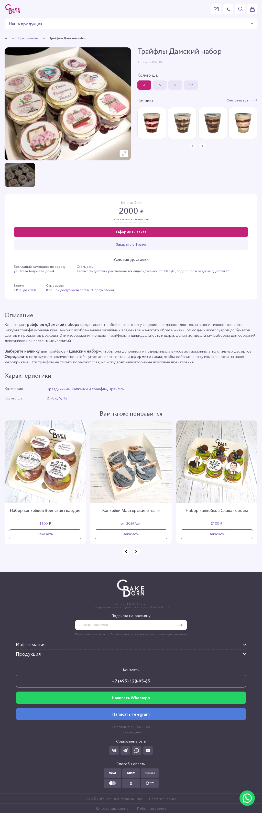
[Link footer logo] (131, 597)
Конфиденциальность (112, 808)
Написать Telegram (130, 714)
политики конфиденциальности (168, 634)
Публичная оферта (151, 808)
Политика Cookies (162, 799)
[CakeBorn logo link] (13, 9)
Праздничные (28, 38)
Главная (6, 38)
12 (191, 85)
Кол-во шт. (147, 75)
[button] (126, 551)
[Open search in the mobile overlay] (240, 9)
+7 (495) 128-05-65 (131, 681)
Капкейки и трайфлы (89, 389)
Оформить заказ (131, 232)
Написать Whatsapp (131, 697)
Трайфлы (117, 389)
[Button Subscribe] (182, 625)
